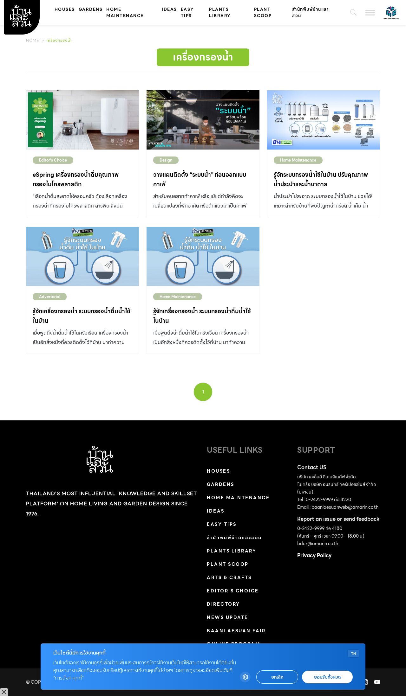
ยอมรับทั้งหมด (327, 677)
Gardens (91, 9)
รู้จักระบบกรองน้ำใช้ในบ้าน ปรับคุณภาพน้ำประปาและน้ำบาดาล (321, 179)
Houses (65, 9)
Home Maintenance (125, 12)
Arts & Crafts (229, 577)
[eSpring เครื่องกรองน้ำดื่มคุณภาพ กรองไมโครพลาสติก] (82, 120)
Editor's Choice (53, 160)
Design (166, 160)
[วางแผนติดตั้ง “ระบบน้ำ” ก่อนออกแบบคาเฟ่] (203, 120)
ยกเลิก (277, 677)
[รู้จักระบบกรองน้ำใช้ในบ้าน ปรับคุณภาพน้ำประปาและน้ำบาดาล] (323, 120)
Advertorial (49, 297)
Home (32, 40)
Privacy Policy (314, 555)
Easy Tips (187, 12)
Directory (223, 604)
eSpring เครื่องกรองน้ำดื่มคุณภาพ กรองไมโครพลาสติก (76, 179)
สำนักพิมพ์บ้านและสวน (310, 12)
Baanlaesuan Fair (236, 630)
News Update (227, 617)
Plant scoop (263, 12)
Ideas (169, 9)
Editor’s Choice (233, 590)
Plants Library (220, 12)
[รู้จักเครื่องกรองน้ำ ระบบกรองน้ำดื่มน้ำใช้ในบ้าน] (82, 256)
